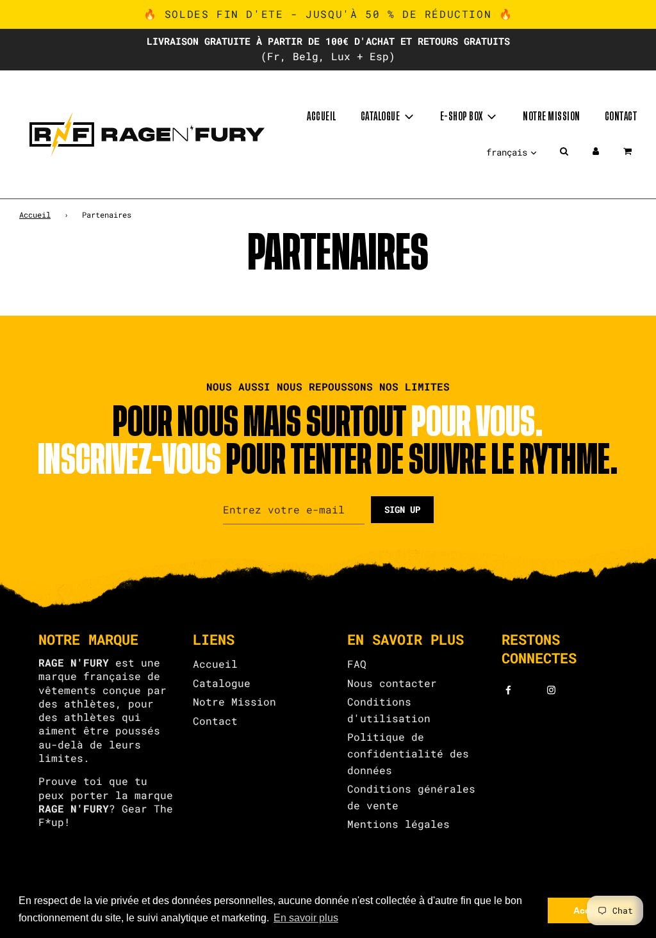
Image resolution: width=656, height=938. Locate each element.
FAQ (356, 663)
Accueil (321, 116)
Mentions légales (398, 823)
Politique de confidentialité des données (408, 753)
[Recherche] (564, 151)
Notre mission (551, 116)
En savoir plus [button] (306, 917)
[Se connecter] (596, 151)
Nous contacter (392, 683)
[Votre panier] (628, 151)
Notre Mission (234, 701)
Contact (621, 116)
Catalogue (221, 683)
